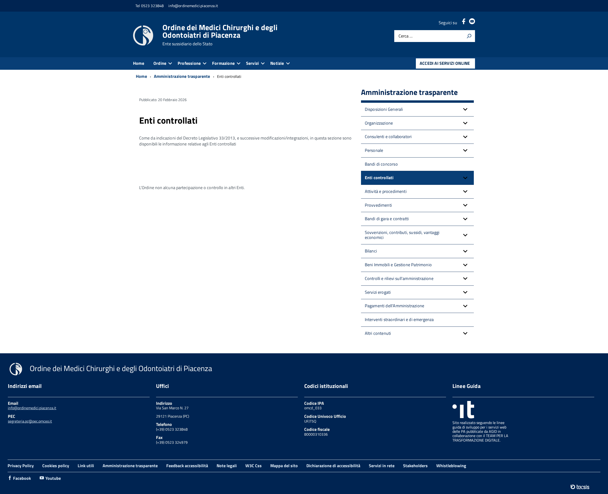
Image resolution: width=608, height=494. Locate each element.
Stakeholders (415, 465)
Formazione (223, 63)
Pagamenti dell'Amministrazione (394, 306)
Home (138, 63)
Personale (374, 150)
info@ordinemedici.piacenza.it (32, 408)
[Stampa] (469, 36)
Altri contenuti (378, 333)
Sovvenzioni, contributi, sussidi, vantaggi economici (402, 235)
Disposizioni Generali (384, 109)
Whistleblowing (451, 465)
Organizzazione (379, 123)
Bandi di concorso (381, 164)
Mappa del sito (284, 465)
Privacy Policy (21, 465)
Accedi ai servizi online (445, 63)
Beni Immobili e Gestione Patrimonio (398, 264)
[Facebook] (463, 22)
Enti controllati (379, 177)
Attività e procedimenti (386, 191)
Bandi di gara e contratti (387, 218)
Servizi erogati (378, 292)
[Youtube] (472, 22)
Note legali (227, 465)
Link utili (86, 465)
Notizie (277, 63)
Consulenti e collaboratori (388, 136)
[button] (465, 109)
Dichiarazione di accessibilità (333, 465)
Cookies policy (55, 465)
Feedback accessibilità (187, 465)
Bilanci (371, 251)
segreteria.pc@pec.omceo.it (30, 421)
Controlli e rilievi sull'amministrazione (399, 278)
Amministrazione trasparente (130, 465)
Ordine (159, 63)
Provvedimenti (378, 205)
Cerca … (406, 36)
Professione (189, 63)
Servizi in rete (381, 465)
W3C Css (253, 465)
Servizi (252, 63)
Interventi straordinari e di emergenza (399, 319)
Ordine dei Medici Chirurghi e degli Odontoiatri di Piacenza (219, 34)
